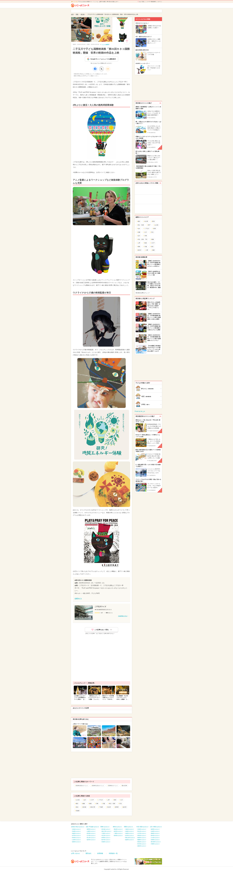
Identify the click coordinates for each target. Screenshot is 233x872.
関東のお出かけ (104, 826)
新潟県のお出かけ (91, 833)
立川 (122, 800)
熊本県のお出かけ (155, 835)
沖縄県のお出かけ (155, 844)
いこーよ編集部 (105, 44)
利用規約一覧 (113, 853)
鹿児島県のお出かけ (156, 841)
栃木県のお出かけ (106, 839)
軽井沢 (139, 250)
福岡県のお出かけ (155, 829)
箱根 (90, 803)
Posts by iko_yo (140, 411)
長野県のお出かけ (91, 829)
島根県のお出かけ (141, 837)
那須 (77, 807)
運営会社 (88, 853)
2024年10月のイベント (82, 785)
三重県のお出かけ (118, 833)
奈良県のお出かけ (129, 835)
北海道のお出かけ (76, 829)
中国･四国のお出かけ (142, 826)
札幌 (139, 232)
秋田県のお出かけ (76, 837)
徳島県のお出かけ (141, 846)
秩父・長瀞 (112, 803)
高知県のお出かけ (141, 841)
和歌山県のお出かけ (130, 837)
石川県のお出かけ (91, 835)
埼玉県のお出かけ (106, 835)
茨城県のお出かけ (106, 841)
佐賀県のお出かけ (155, 831)
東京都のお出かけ (106, 829)
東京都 (84, 807)
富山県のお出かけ (91, 837)
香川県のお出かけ (141, 844)
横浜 (77, 803)
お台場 (77, 800)
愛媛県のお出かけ (141, 839)
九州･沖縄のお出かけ (156, 826)
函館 (153, 250)
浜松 (152, 246)
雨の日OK (124, 785)
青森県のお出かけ (76, 833)
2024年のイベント (113, 785)
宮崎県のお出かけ (155, 839)
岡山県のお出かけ (141, 831)
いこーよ (75, 1)
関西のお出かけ (128, 826)
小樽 (147, 250)
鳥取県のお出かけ (141, 835)
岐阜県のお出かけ (118, 831)
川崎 (97, 803)
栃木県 (124, 807)
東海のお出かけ (117, 826)
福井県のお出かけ (91, 839)
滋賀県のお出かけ (129, 839)
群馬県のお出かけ (106, 837)
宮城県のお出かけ (76, 831)
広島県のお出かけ (141, 829)
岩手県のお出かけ (76, 835)
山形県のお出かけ (76, 839)
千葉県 (101, 807)
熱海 (145, 243)
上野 (108, 800)
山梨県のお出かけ (91, 831)
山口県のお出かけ (141, 833)
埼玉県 (109, 807)
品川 (85, 800)
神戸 (149, 225)
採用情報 (100, 853)
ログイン (160, 1)
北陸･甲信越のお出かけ (92, 826)
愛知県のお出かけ (118, 829)
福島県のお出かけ (76, 841)
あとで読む (142, 1)
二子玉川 (100, 800)
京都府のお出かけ (129, 831)
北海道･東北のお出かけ (77, 826)
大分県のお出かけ (155, 837)
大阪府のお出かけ (129, 829)
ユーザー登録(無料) (151, 1)
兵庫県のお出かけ (129, 833)
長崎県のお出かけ (155, 833)
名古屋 (146, 221)
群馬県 (117, 807)
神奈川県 (92, 807)
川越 (103, 803)
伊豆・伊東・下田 (142, 239)
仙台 (139, 228)
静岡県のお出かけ (118, 835)
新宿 (115, 800)
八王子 (92, 800)
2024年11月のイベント (98, 785)
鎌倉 (84, 803)
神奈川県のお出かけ (106, 831)
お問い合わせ (75, 853)
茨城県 (77, 810)
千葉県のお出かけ (106, 833)
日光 (120, 803)
